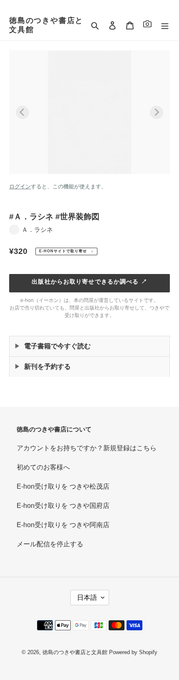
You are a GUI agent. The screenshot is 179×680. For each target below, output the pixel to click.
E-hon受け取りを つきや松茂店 (63, 486)
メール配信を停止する (50, 544)
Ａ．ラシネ (37, 229)
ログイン (20, 186)
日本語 (87, 597)
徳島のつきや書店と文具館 (46, 25)
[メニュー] (165, 25)
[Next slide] (156, 112)
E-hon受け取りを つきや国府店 (63, 505)
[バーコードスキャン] (147, 25)
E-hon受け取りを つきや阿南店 (63, 524)
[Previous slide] (22, 112)
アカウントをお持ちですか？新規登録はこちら (87, 448)
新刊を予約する (47, 366)
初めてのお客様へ (43, 467)
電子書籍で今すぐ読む (57, 346)
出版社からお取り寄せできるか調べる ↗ (89, 281)
